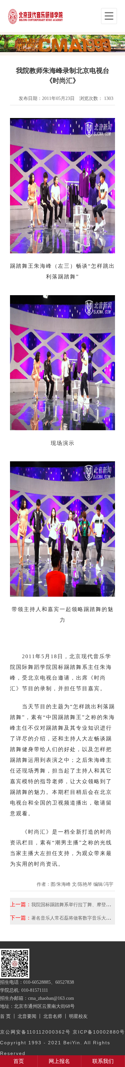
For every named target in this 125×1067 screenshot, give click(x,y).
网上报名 (59, 1061)
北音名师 (52, 1016)
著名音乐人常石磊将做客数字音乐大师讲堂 (75, 918)
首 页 (5, 1016)
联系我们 (103, 1061)
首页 (18, 1061)
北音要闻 (27, 1016)
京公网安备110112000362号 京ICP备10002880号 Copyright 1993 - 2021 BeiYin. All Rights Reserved (62, 1042)
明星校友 (78, 1016)
